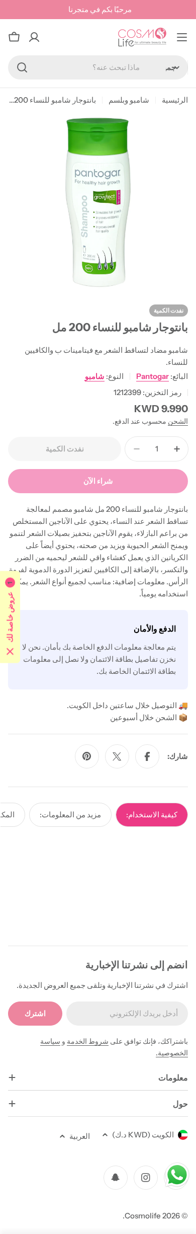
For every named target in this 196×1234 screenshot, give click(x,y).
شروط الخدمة (88, 1041)
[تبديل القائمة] (182, 37)
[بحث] (22, 67)
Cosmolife (143, 1215)
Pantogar (152, 376)
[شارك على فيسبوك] (147, 756)
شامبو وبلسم (129, 100)
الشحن (178, 421)
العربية (79, 1136)
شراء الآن (98, 481)
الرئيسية (175, 100)
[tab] (152, 815)
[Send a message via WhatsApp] (177, 1175)
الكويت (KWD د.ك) (143, 1134)
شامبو (95, 376)
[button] (10, 617)
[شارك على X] (117, 756)
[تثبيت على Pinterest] (87, 756)
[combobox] (98, 67)
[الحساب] (34, 37)
